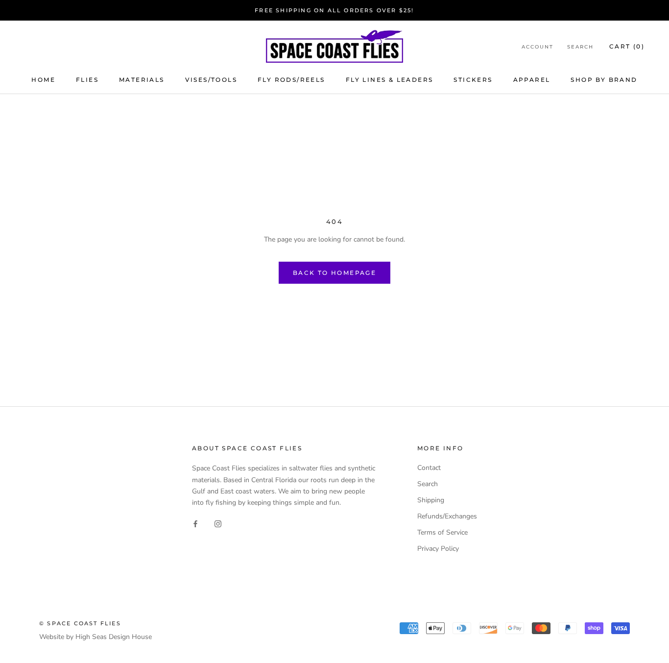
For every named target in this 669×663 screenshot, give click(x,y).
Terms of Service (442, 532)
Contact (429, 467)
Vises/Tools (211, 79)
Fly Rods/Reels (291, 79)
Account (537, 47)
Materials (142, 79)
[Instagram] (218, 523)
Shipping (430, 500)
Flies (87, 79)
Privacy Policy (438, 548)
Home (43, 79)
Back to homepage (334, 272)
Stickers (473, 79)
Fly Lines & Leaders (389, 79)
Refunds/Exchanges (447, 516)
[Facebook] (195, 523)
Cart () (627, 46)
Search (580, 47)
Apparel (531, 79)
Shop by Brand (604, 79)
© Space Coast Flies (80, 623)
